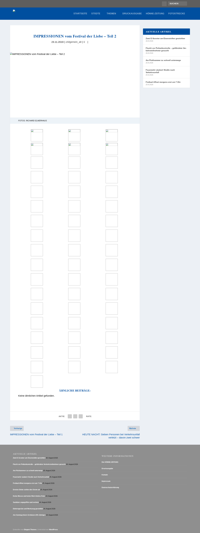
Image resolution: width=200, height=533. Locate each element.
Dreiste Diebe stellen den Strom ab (26, 490)
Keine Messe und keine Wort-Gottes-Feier (29, 496)
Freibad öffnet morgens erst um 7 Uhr (163, 82)
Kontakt (105, 475)
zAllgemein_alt (73, 42)
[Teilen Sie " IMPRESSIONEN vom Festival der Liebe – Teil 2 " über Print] (80, 416)
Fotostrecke (176, 14)
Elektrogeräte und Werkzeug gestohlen (28, 509)
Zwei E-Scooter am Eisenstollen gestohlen (165, 38)
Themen (111, 14)
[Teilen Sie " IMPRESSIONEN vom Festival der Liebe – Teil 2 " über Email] (75, 416)
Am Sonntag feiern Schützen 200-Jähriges (29, 515)
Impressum (106, 481)
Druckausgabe (132, 14)
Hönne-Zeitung (155, 14)
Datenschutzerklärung (110, 488)
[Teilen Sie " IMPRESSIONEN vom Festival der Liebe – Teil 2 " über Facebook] (70, 416)
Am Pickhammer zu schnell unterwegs (163, 60)
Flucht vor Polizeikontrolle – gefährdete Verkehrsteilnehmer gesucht (166, 49)
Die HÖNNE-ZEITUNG (110, 462)
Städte (95, 14)
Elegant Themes (30, 530)
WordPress (53, 530)
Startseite (80, 14)
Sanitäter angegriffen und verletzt (26, 502)
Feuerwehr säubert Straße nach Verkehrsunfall (160, 71)
